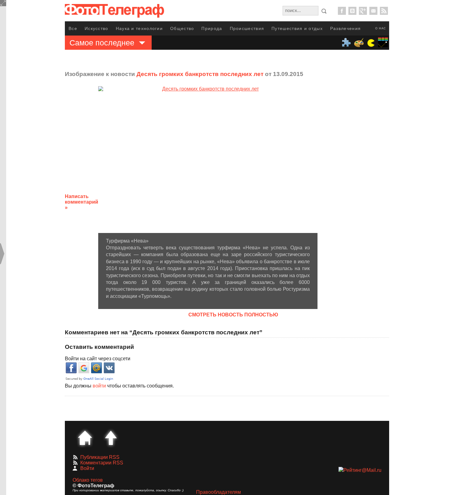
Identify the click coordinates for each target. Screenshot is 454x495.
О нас (380, 28)
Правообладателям (218, 492)
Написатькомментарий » (81, 202)
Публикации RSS (100, 457)
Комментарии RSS (101, 462)
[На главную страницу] (85, 437)
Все (73, 28)
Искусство (96, 28)
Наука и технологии (139, 28)
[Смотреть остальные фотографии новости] (207, 159)
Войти (87, 468)
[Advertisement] (367, 197)
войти (99, 385)
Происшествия (247, 28)
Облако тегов (88, 480)
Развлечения (345, 28)
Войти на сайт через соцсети (97, 358)
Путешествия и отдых (297, 28)
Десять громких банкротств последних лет (200, 74)
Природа (211, 28)
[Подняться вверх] (111, 437)
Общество (182, 28)
